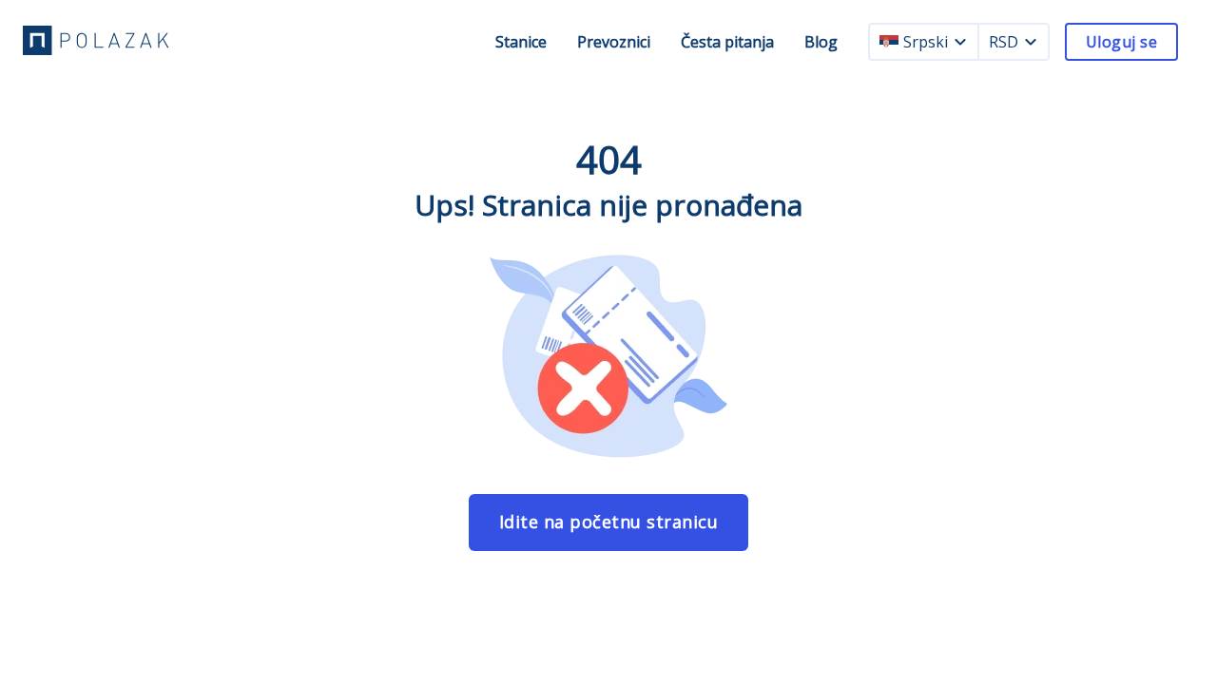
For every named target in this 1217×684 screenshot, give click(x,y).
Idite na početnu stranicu (609, 521)
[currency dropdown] (1030, 41)
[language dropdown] (960, 41)
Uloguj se (1121, 41)
